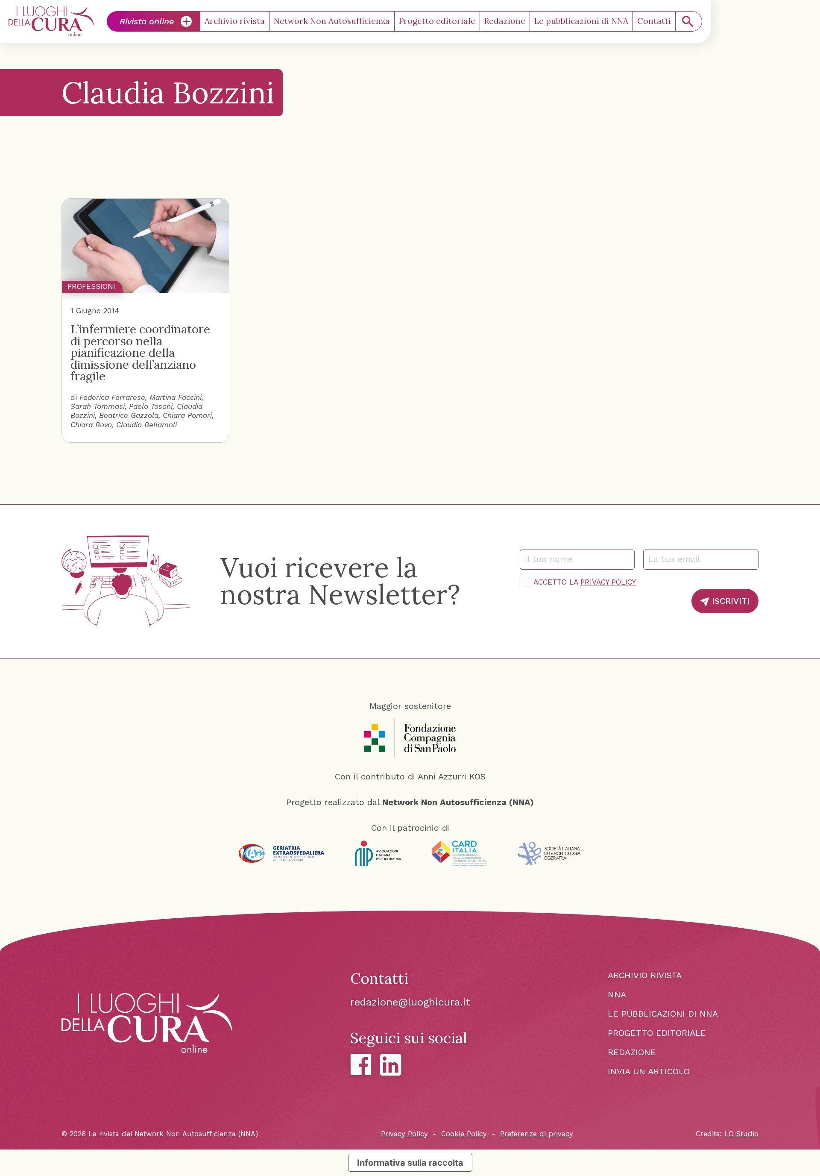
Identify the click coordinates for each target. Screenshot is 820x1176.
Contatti (654, 21)
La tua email (678, 559)
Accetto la (584, 582)
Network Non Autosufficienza (332, 21)
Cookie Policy (464, 1134)
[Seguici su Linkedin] (390, 1065)
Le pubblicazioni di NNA (581, 21)
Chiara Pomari (187, 415)
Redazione (504, 21)
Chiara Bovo (91, 424)
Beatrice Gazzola (128, 415)
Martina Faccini (175, 397)
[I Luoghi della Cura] (51, 21)
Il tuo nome (553, 559)
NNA (617, 994)
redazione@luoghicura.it (410, 1002)
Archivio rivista (235, 21)
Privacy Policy (608, 582)
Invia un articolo (649, 1071)
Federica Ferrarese (112, 397)
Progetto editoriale (437, 21)
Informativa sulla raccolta (410, 1163)
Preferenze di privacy (536, 1134)
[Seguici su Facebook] (361, 1064)
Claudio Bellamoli (146, 424)
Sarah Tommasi (97, 406)
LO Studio (741, 1134)
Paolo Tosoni (151, 406)
